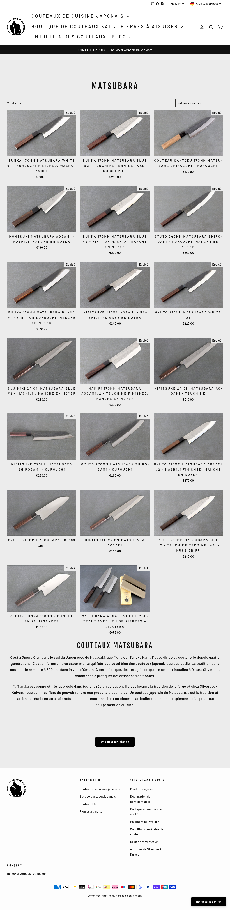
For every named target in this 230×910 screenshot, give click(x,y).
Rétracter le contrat (209, 901)
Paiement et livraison (144, 821)
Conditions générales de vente (146, 831)
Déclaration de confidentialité (140, 799)
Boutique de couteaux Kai (72, 26)
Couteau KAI (88, 804)
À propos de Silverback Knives (146, 851)
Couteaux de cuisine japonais (78, 16)
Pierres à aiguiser (150, 26)
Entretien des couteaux (68, 36)
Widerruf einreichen (115, 742)
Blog (120, 36)
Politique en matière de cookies (146, 811)
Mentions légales (141, 789)
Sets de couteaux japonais (98, 796)
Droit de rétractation (144, 842)
